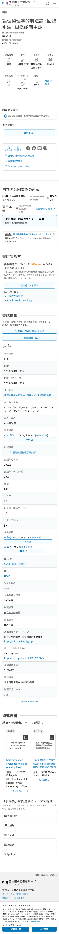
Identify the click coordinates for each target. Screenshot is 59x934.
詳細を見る (48, 82)
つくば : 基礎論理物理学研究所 (20, 452)
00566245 (35, 537)
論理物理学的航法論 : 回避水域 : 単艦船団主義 (27, 395)
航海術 (7, 537)
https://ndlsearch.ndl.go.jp (18, 641)
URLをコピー (18, 150)
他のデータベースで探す (19, 166)
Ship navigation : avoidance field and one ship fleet (16, 763)
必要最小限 (16, 929)
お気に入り (8, 150)
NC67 (7, 576)
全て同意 (44, 929)
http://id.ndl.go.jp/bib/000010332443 (24, 658)
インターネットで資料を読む (15, 893)
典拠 (28, 439)
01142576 (41, 435)
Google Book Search (17, 300)
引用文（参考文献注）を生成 (21, 155)
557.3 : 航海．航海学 (14, 564)
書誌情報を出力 (15, 160)
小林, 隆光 (9, 435)
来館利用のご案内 (44, 208)
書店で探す (29, 132)
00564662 (25, 547)
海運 (6, 547)
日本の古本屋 (13, 296)
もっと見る (18, 790)
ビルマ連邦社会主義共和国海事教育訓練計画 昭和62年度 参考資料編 (44, 763)
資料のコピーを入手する (13, 898)
